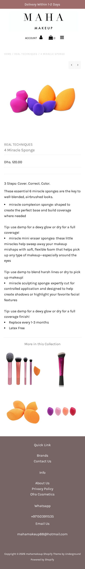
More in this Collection (42, 344)
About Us (42, 483)
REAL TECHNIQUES (25, 54)
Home (7, 54)
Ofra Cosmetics (42, 494)
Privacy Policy (42, 489)
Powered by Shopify (42, 559)
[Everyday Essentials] (23, 386)
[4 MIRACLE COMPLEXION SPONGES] (23, 429)
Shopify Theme (52, 553)
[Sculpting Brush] (61, 386)
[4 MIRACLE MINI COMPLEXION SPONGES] (61, 429)
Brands (42, 455)
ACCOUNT (31, 38)
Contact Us (42, 461)
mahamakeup (34, 553)
